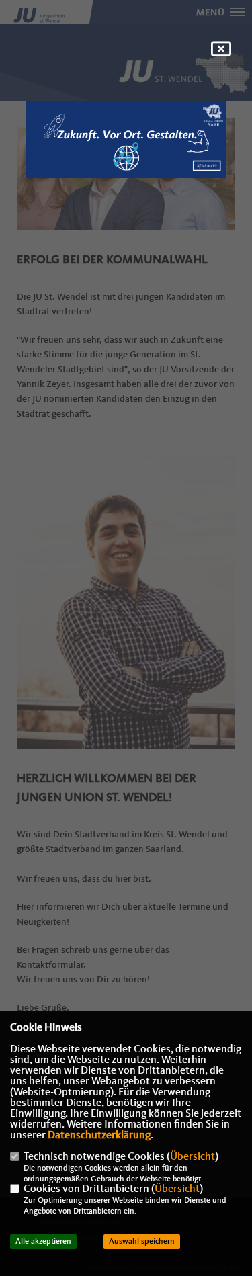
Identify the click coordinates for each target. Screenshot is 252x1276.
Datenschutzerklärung (99, 1135)
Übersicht (192, 1157)
